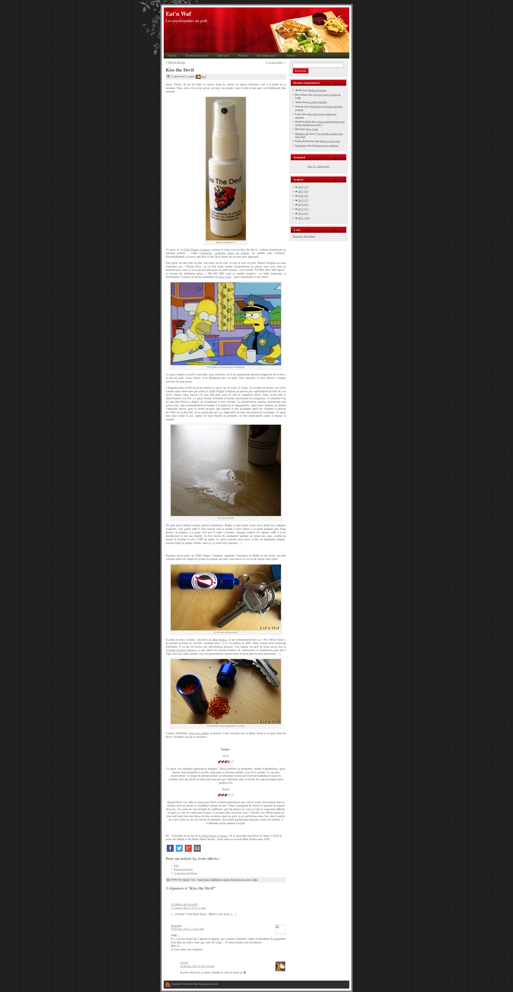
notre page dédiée (199, 733)
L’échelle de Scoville (184, 904)
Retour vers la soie (330, 141)
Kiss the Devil (180, 69)
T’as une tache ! (275, 62)
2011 (304, 218)
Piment (186, 879)
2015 (303, 200)
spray (247, 879)
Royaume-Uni (237, 879)
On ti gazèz (312, 129)
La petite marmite (317, 102)
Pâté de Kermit (176, 62)
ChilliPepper (216, 879)
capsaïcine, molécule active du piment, (225, 253)
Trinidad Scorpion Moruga (181, 650)
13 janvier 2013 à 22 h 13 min (188, 908)
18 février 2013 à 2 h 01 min (187, 929)
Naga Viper (224, 277)
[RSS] (167, 985)
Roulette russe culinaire (325, 145)
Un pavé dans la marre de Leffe (318, 96)
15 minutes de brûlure (185, 873)
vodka (254, 879)
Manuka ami (302, 133)
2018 (303, 187)
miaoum (176, 925)
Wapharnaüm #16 (183, 869)
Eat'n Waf (178, 13)
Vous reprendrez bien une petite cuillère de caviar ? (320, 123)
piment (226, 879)
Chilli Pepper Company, (215, 836)
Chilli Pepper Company (197, 249)
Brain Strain (203, 879)
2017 (303, 191)
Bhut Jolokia (219, 639)
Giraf (203, 76)
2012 (303, 213)
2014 (303, 204)
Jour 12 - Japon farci (318, 166)
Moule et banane (317, 90)
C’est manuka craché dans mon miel (319, 135)
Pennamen (300, 145)
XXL (176, 865)
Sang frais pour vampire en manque (315, 115)
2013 (303, 209)
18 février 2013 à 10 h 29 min (197, 966)
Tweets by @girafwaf (303, 236)
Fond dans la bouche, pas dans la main (319, 108)
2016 (303, 196)
